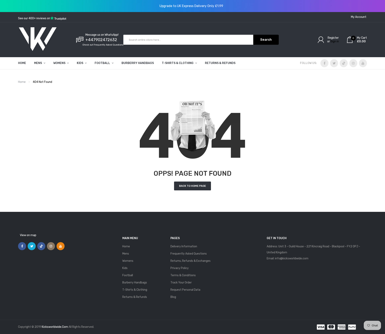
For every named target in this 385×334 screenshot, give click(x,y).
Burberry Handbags (134, 282)
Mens (125, 253)
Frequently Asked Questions (188, 253)
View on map (28, 235)
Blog (173, 297)
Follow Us (308, 63)
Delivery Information (183, 246)
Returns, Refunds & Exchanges (190, 261)
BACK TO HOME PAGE (192, 185)
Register (333, 38)
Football (127, 275)
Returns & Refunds (134, 297)
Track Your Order (181, 282)
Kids (125, 268)
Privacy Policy (179, 268)
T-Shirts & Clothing (134, 289)
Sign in (334, 41)
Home (22, 82)
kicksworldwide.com (55, 327)
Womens (127, 261)
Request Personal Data (185, 289)
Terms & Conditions (183, 275)
